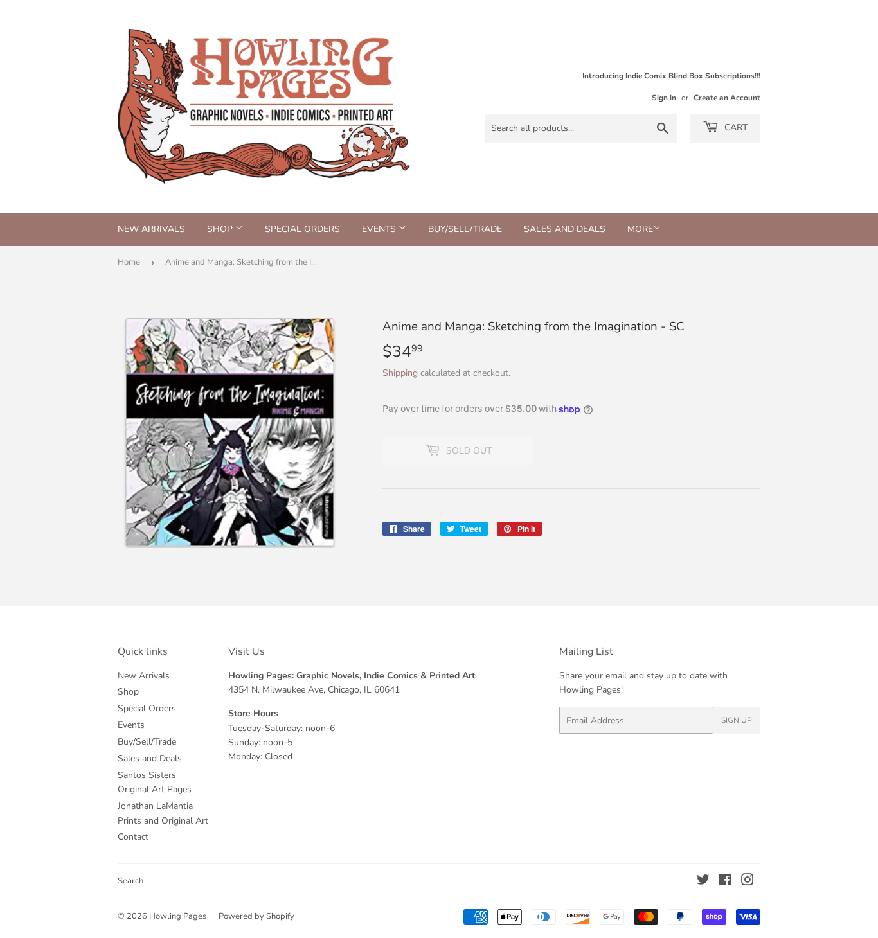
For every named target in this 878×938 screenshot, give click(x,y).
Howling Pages (177, 916)
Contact (133, 837)
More (640, 229)
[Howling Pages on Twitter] (703, 882)
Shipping (400, 373)
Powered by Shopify (256, 916)
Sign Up (736, 720)
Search (130, 881)
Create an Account (727, 98)
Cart (735, 127)
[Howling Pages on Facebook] (725, 882)
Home (129, 262)
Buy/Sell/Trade (465, 229)
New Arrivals (151, 229)
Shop (221, 229)
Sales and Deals (564, 229)
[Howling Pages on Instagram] (747, 882)
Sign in (664, 98)
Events (380, 229)
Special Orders (302, 229)
